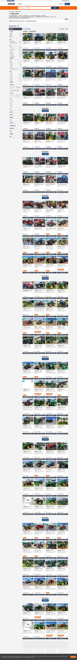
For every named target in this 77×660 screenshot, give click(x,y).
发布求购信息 (45, 110)
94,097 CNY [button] (60, 431)
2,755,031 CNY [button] (49, 618)
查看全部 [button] (11, 58)
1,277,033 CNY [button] (61, 494)
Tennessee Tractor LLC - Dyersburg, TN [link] (52, 514)
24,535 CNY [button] (25, 234)
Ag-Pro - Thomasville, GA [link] (51, 353)
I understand (73, 656)
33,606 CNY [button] (25, 215)
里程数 (11, 114)
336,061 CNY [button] (37, 333)
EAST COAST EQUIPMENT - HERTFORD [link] (29, 514)
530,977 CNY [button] (48, 84)
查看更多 (66, 19)
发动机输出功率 (13, 125)
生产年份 (11, 93)
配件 (10, 136)
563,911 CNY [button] (48, 296)
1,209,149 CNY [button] (38, 431)
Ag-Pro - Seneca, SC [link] (51, 378)
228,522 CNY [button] (37, 413)
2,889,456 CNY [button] (26, 636)
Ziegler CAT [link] (28, 594)
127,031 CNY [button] (48, 457)
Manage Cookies (19, 657)
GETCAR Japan (28, 298)
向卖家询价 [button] (60, 84)
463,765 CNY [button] (25, 431)
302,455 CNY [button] (60, 636)
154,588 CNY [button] (60, 48)
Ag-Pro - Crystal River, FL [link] (62, 378)
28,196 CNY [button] (25, 84)
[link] (28, 37)
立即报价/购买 (60, 269)
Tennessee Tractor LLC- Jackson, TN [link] (62, 576)
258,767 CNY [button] (60, 457)
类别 (10, 39)
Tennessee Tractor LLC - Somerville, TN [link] (40, 638)
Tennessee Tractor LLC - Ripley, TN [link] (62, 495)
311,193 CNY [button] (37, 351)
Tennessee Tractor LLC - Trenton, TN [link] (51, 433)
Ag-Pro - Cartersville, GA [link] (28, 353)
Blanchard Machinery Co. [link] (28, 415)
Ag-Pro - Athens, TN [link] (40, 576)
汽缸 (10, 120)
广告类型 (11, 31)
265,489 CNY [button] (60, 574)
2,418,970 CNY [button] (61, 592)
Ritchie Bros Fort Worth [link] (62, 334)
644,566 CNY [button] (25, 574)
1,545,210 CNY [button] (26, 592)
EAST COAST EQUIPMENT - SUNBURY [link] (40, 514)
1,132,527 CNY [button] (38, 592)
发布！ (68, 4)
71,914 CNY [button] (25, 296)
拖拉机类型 (12, 128)
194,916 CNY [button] (60, 66)
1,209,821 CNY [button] (49, 636)
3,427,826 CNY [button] (49, 413)
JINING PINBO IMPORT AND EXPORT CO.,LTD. (30, 86)
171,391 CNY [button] (37, 66)
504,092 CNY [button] (37, 48)
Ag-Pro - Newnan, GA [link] (28, 477)
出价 (47, 234)
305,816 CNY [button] (60, 556)
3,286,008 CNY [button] (61, 618)
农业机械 (12, 11)
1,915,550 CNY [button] (38, 296)
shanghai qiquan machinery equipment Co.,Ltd (30, 49)
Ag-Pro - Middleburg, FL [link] (62, 415)
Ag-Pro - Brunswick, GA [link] (62, 316)
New (10, 98)
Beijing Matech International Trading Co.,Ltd (41, 86)
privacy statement (28, 657)
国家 (10, 71)
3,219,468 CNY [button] (38, 395)
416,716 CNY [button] (25, 475)
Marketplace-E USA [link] (39, 334)
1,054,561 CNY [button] (49, 574)
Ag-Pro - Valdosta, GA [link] (39, 415)
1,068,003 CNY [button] (38, 574)
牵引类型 (11, 122)
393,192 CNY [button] (25, 618)
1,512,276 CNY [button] (26, 457)
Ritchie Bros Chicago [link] (51, 316)
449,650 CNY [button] (25, 314)
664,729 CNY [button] (48, 351)
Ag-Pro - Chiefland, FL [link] (51, 415)
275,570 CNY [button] (25, 494)
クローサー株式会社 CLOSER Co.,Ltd (40, 217)
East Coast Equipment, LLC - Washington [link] (29, 495)
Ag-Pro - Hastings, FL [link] (51, 298)
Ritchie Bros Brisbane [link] (51, 235)
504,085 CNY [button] (60, 413)
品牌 (10, 45)
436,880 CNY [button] (48, 48)
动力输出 (11, 133)
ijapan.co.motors (28, 217)
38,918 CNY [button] (37, 215)
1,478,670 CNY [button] (49, 431)
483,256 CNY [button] (60, 296)
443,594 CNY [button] (60, 376)
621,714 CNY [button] (48, 512)
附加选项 (11, 117)
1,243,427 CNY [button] (38, 618)
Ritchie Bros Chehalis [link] (39, 316)
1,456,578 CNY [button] (38, 512)
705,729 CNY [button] (48, 376)
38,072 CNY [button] (60, 215)
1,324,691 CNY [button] (61, 270)
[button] (15, 29)
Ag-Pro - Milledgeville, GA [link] (28, 433)
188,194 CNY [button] (25, 66)
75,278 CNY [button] (37, 84)
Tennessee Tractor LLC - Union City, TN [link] (40, 298)
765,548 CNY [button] (60, 475)
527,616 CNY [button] (37, 636)
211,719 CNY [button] (60, 314)
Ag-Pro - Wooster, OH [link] (62, 514)
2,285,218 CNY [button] (26, 413)
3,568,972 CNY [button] (49, 395)
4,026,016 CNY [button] (61, 512)
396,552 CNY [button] (48, 556)
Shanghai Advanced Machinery (62, 68)
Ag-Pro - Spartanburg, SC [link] (39, 353)
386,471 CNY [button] (37, 457)
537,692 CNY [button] (48, 494)
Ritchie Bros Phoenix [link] (28, 378)
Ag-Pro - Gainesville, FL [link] (62, 353)
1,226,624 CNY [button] (38, 494)
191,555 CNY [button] (25, 351)
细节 (10, 109)
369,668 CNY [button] (25, 48)
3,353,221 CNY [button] (26, 512)
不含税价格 (12, 84)
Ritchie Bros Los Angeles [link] (39, 378)
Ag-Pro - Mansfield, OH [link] (28, 576)
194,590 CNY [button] (48, 215)
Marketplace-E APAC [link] (62, 272)
